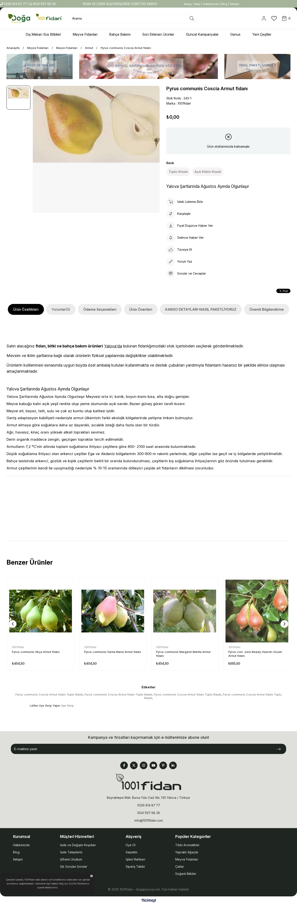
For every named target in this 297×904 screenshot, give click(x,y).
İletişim (234, 4)
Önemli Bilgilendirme (266, 309)
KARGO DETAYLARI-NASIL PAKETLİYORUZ (200, 309)
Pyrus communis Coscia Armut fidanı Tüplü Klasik (49, 694)
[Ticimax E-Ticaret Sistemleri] (148, 901)
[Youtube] (153, 765)
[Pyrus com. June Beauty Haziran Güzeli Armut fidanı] (257, 611)
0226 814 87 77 (15, 4)
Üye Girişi (67, 705)
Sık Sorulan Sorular (73, 866)
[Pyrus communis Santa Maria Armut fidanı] (112, 611)
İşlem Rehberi (135, 859)
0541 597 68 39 (44, 4)
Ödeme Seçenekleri (99, 309)
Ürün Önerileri (140, 309)
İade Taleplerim (71, 852)
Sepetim (131, 852)
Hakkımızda (211, 4)
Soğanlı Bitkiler (185, 874)
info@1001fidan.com (148, 820)
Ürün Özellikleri (25, 309)
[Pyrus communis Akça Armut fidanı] (40, 611)
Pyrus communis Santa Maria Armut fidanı (112, 652)
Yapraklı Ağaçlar (186, 852)
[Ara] (191, 18)
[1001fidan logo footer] (148, 782)
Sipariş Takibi (135, 866)
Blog (224, 4)
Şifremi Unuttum (71, 859)
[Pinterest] (163, 765)
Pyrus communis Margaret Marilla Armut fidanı (183, 653)
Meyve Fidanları (186, 859)
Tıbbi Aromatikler (187, 845)
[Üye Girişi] (264, 18)
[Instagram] (143, 765)
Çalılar (179, 866)
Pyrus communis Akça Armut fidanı (36, 652)
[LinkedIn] (173, 765)
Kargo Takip (192, 4)
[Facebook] (124, 765)
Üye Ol (130, 845)
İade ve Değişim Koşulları (78, 845)
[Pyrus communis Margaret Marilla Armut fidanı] (184, 611)
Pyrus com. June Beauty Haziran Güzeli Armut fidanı (255, 653)
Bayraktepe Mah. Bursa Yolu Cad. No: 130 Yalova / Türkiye (148, 797)
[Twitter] (134, 765)
